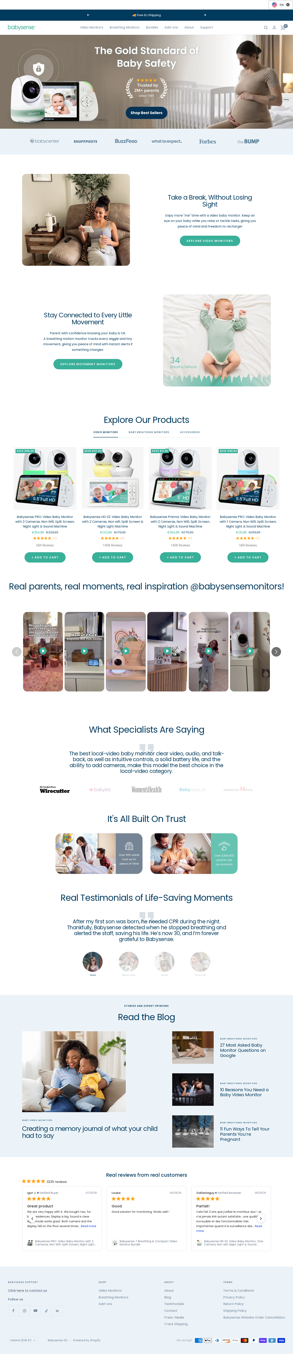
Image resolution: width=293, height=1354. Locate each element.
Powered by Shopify (86, 1340)
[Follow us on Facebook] (13, 1310)
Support (206, 27)
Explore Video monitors (210, 241)
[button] (32, 1219)
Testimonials (174, 1304)
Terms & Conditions (238, 1290)
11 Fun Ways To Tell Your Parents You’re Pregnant (244, 1134)
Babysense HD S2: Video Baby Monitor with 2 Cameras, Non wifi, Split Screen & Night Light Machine (112, 522)
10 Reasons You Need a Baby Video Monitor (244, 1092)
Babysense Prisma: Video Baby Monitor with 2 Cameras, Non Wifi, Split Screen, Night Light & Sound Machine (180, 522)
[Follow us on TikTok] (46, 1310)
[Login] (274, 27)
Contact (170, 1310)
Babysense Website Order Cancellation (254, 1317)
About (189, 27)
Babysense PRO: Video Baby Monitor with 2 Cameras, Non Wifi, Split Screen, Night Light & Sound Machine (45, 522)
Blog (167, 1297)
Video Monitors (91, 27)
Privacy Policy (234, 1297)
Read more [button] (88, 1226)
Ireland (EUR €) (21, 1340)
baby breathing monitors (238, 1038)
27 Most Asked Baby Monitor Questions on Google (243, 1050)
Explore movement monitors (87, 364)
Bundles (152, 27)
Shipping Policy (235, 1310)
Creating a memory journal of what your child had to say (90, 1132)
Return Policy (233, 1304)
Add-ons (171, 27)
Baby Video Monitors (37, 1120)
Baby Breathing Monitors (149, 432)
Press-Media (174, 1317)
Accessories (190, 432)
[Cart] (283, 28)
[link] (62, 1243)
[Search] (266, 27)
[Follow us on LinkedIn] (57, 1310)
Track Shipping (176, 1324)
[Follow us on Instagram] (24, 1310)
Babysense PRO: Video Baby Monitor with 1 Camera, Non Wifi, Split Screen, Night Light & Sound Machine (248, 522)
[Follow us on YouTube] (35, 1310)
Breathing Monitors (125, 27)
